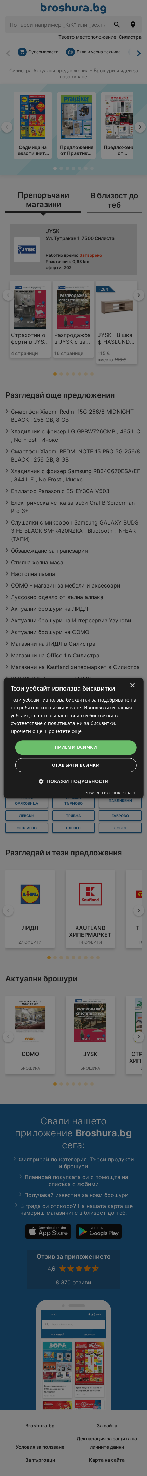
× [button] (132, 685)
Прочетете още (63, 731)
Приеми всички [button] (76, 747)
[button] (74, 781)
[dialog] (74, 738)
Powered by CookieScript (110, 792)
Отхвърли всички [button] (76, 765)
